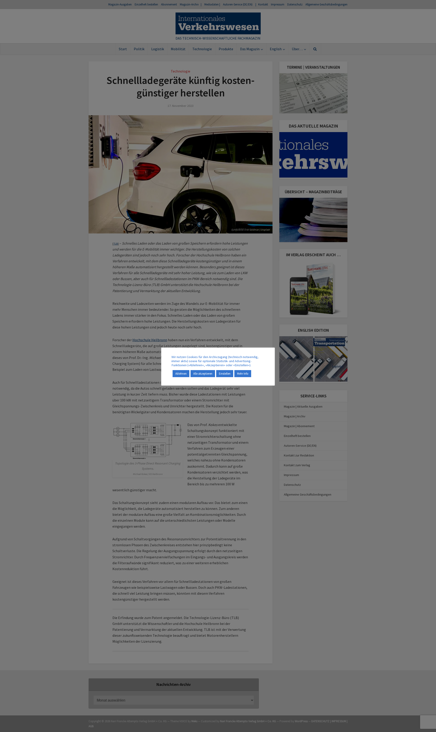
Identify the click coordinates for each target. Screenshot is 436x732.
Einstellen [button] (224, 374)
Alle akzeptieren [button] (202, 374)
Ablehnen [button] (181, 374)
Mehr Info (242, 374)
